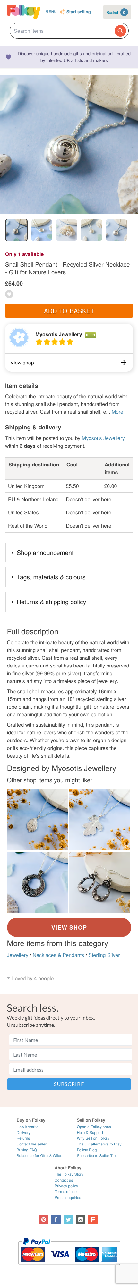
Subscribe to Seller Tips (97, 1155)
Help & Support (90, 1132)
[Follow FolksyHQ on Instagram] (80, 1219)
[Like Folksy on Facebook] (56, 1219)
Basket (116, 12)
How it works (28, 1126)
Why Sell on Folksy (93, 1138)
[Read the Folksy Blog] (93, 1219)
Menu (51, 11)
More (117, 411)
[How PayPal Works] (69, 1267)
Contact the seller (32, 1144)
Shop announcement (45, 552)
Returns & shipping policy (51, 601)
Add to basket (69, 311)
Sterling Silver (104, 955)
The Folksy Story (69, 1174)
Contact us (64, 1180)
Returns (23, 1138)
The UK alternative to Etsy (99, 1144)
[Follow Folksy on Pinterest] (43, 1219)
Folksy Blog (87, 1150)
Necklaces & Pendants (58, 955)
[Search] (120, 31)
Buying (27, 1150)
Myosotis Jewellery (58, 334)
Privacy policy (66, 1186)
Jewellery (18, 955)
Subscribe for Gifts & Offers (40, 1155)
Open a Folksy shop (94, 1126)
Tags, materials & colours (51, 577)
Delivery (23, 1132)
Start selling (78, 11)
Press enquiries (68, 1197)
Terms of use (66, 1191)
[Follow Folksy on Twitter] (68, 1219)
